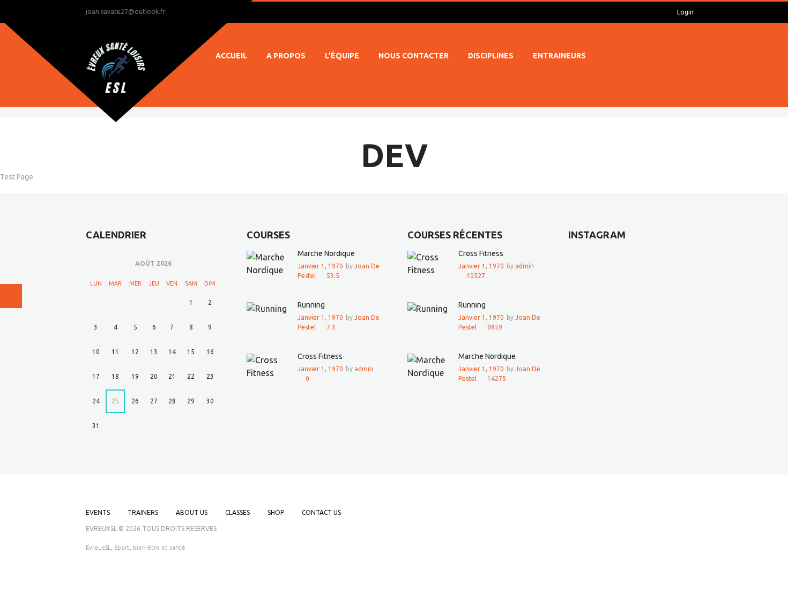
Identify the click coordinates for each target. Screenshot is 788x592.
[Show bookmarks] (647, 12)
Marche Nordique (326, 253)
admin (363, 368)
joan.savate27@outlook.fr (126, 11)
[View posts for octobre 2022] (95, 264)
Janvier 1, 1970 (320, 266)
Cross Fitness (320, 356)
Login (685, 12)
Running (311, 305)
